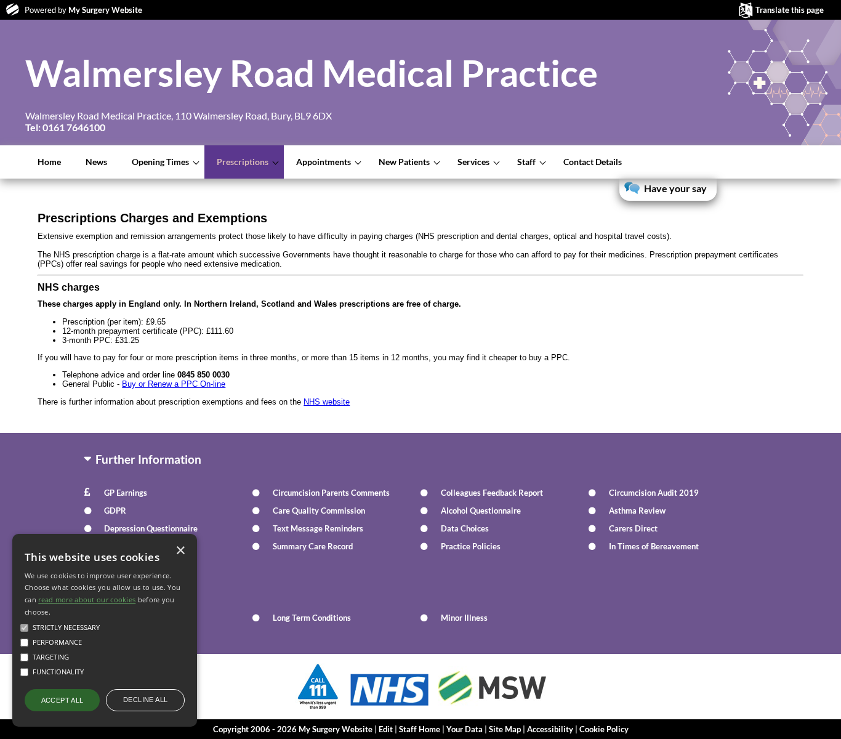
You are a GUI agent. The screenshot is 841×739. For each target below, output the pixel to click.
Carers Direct (633, 528)
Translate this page (789, 10)
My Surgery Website (105, 10)
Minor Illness (464, 618)
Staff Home (419, 729)
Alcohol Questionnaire (481, 510)
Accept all (62, 700)
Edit (386, 729)
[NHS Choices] (389, 705)
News (96, 161)
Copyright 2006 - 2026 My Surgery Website (292, 729)
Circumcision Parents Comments (331, 493)
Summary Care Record (313, 546)
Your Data (464, 729)
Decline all (145, 699)
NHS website (327, 401)
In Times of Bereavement (654, 546)
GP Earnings (125, 493)
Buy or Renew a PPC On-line (173, 384)
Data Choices (465, 528)
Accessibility (550, 729)
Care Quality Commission (319, 510)
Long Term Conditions (312, 618)
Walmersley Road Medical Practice (311, 72)
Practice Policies (471, 546)
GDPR (115, 510)
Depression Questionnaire (151, 528)
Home (49, 161)
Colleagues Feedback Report (492, 493)
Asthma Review (637, 510)
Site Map (505, 729)
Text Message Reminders (318, 528)
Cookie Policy (604, 729)
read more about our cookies (86, 599)
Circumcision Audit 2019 (654, 493)
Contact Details (592, 161)
